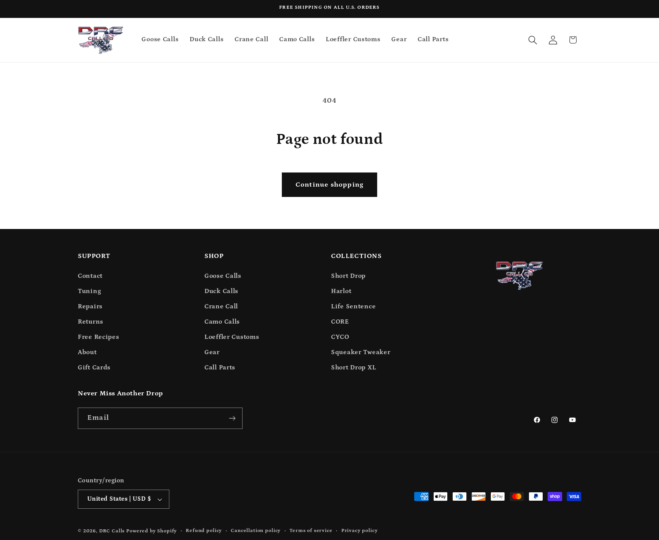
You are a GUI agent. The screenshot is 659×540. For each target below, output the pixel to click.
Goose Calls (222, 276)
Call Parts (219, 367)
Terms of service (310, 531)
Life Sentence (353, 306)
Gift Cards (94, 367)
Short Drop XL (353, 367)
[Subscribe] (232, 418)
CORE (340, 322)
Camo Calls (222, 322)
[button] (532, 40)
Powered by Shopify (151, 531)
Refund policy (204, 531)
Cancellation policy (256, 531)
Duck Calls (221, 291)
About (87, 352)
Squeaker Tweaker (361, 352)
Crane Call (221, 306)
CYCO (340, 337)
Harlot (341, 291)
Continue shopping (329, 185)
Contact (90, 276)
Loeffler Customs (231, 337)
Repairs (90, 306)
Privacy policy (359, 531)
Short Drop (348, 276)
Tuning (89, 291)
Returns (90, 322)
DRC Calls (112, 531)
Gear (212, 352)
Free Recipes (98, 337)
